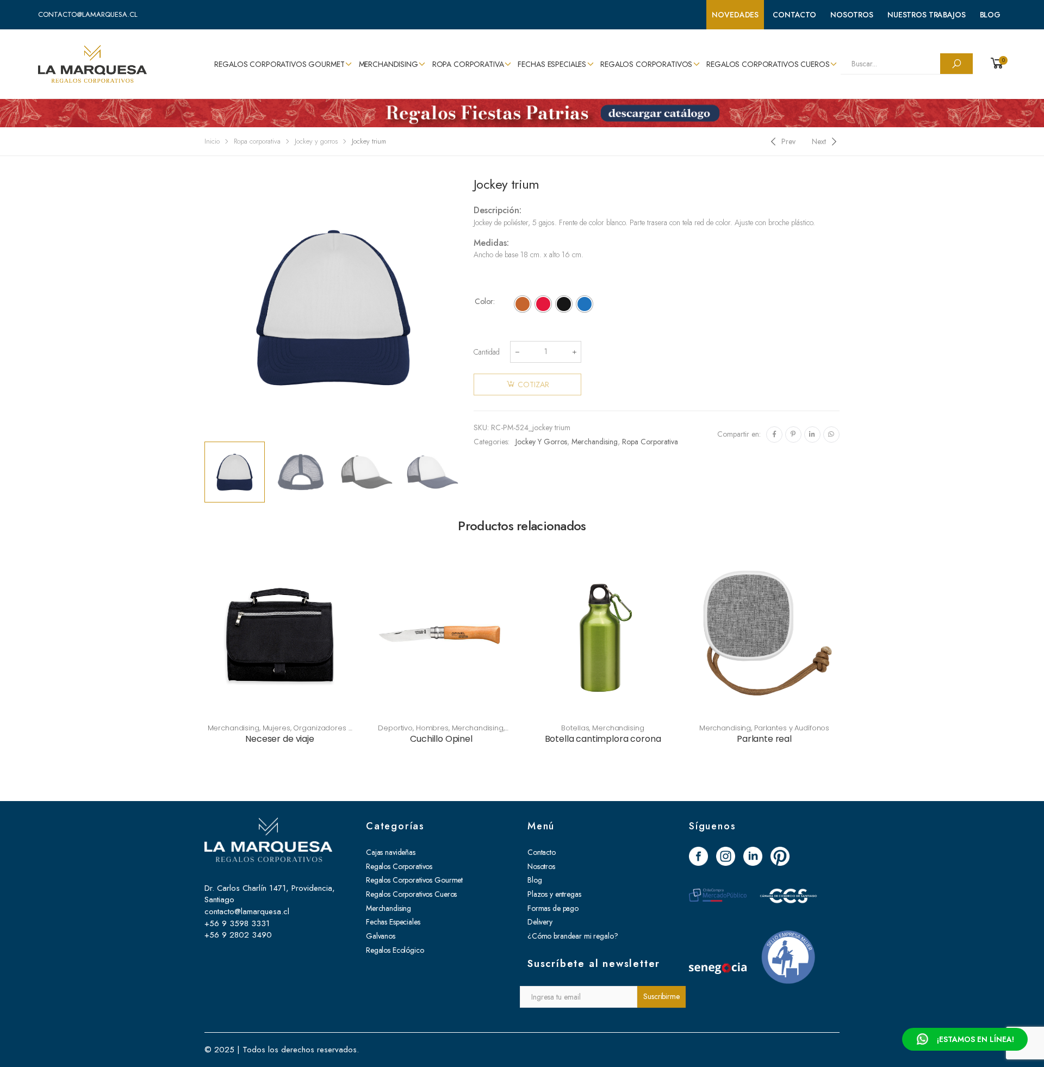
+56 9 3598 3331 (237, 923)
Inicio (212, 141)
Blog (990, 14)
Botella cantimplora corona (603, 739)
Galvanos (380, 935)
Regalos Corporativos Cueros (767, 64)
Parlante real (764, 739)
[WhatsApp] (831, 434)
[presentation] (202, 307)
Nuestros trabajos (926, 14)
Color (484, 301)
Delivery (539, 921)
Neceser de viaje (279, 739)
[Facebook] (774, 434)
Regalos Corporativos (646, 64)
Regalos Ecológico (395, 950)
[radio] (522, 304)
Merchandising (388, 64)
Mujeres (276, 728)
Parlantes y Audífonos (791, 728)
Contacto (794, 14)
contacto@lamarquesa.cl (88, 14)
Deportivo (395, 728)
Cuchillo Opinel (441, 739)
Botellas (575, 728)
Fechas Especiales (552, 64)
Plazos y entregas (554, 894)
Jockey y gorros (316, 141)
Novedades (735, 14)
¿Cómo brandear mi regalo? (572, 935)
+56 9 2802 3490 (238, 935)
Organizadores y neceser (308, 732)
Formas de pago (553, 908)
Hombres (432, 728)
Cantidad (487, 351)
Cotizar (533, 384)
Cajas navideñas (390, 852)
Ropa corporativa (468, 64)
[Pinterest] (793, 434)
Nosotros (851, 14)
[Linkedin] (812, 434)
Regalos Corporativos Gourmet (279, 64)
